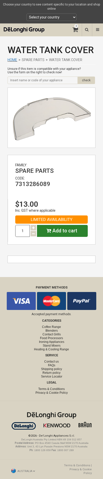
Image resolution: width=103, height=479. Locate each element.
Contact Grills (51, 334)
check (86, 80)
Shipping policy (51, 369)
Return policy (51, 373)
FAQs (51, 365)
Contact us (51, 361)
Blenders (52, 330)
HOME (12, 60)
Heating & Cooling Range (51, 349)
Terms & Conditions (51, 389)
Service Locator (51, 376)
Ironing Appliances (51, 342)
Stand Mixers (51, 345)
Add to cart (64, 231)
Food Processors (51, 338)
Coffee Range (51, 327)
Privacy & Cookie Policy (52, 392)
